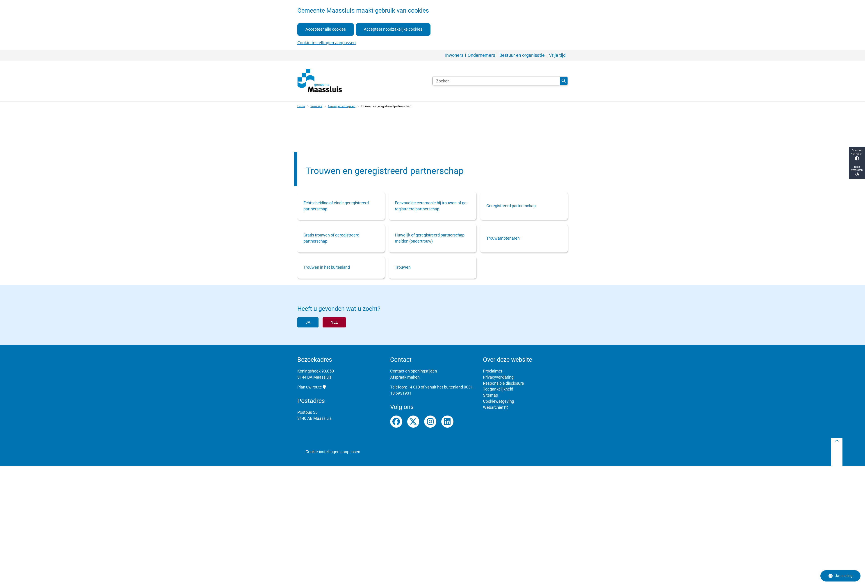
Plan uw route (309, 387)
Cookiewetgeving (498, 401)
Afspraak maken (405, 377)
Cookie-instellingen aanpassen (326, 42)
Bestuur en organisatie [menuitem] (522, 55)
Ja (307, 322)
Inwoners (316, 106)
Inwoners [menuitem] (454, 55)
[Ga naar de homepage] (319, 81)
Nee (334, 322)
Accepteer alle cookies (325, 29)
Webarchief (493, 407)
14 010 (414, 387)
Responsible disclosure (503, 383)
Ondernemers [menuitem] (481, 55)
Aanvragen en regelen (341, 106)
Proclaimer (492, 371)
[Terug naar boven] (836, 452)
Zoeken (563, 81)
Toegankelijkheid (498, 389)
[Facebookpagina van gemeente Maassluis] (396, 422)
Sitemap (490, 395)
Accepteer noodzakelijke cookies (393, 29)
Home (301, 106)
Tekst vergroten (857, 168)
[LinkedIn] (447, 422)
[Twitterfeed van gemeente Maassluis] (413, 422)
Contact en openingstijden (413, 371)
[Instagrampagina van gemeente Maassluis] (430, 422)
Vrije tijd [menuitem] (557, 55)
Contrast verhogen (857, 152)
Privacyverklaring (498, 377)
